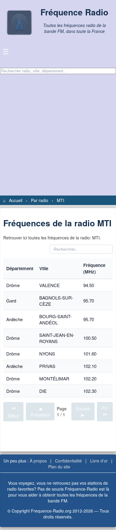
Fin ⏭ (105, 411)
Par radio (39, 200)
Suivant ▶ (83, 411)
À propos (38, 461)
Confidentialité (68, 461)
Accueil (15, 200)
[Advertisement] (58, 135)
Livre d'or (99, 461)
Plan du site (59, 467)
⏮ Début (13, 412)
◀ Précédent (40, 411)
